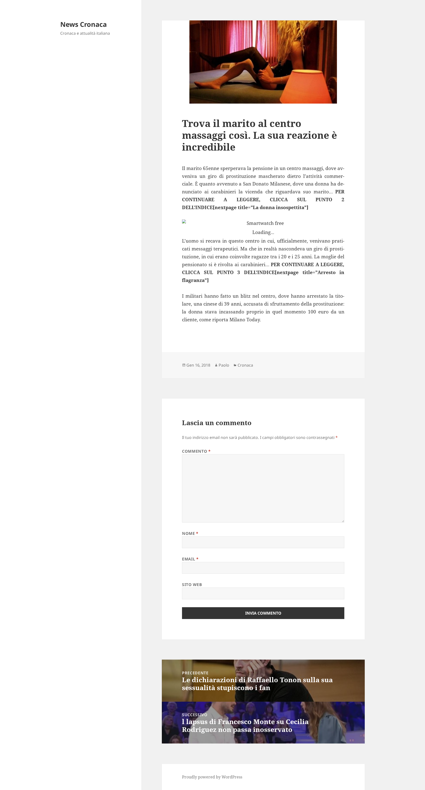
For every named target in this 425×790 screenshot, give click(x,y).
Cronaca (245, 365)
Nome (190, 533)
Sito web (192, 584)
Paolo (224, 365)
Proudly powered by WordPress (212, 777)
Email (190, 559)
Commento (196, 451)
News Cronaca (83, 24)
